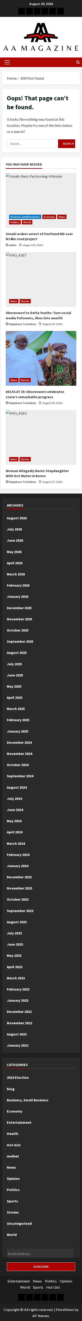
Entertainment (19, 1122)
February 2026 (18, 585)
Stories (25, 301)
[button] (7, 62)
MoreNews (65, 1309)
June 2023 (15, 944)
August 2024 (17, 787)
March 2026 (16, 574)
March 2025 (16, 708)
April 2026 (14, 563)
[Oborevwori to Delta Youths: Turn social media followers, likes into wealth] (41, 279)
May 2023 (14, 955)
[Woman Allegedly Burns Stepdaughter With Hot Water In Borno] (41, 437)
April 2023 (14, 967)
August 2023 (17, 922)
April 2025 (14, 697)
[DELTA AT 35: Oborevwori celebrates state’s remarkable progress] (41, 358)
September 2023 (20, 910)
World (27, 222)
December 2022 (19, 1011)
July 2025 (14, 664)
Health (12, 1133)
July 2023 (14, 933)
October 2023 (17, 899)
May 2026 (14, 551)
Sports (12, 1201)
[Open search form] (78, 62)
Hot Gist (14, 1145)
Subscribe (41, 1266)
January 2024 (17, 865)
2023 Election (18, 1077)
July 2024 (14, 798)
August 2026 (17, 518)
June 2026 (15, 540)
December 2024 (19, 742)
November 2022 (19, 1023)
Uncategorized (19, 1223)
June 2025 (15, 675)
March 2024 (16, 843)
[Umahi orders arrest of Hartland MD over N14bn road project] (41, 200)
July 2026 (14, 529)
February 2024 (18, 854)
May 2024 (14, 821)
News (62, 216)
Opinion (13, 1178)
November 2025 (19, 619)
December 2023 (19, 877)
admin (12, 245)
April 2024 (14, 832)
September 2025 (20, 641)
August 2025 (17, 652)
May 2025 (14, 686)
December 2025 (19, 608)
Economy (49, 216)
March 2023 (16, 978)
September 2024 (20, 776)
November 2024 (19, 753)
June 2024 (15, 809)
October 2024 (17, 764)
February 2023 (18, 989)
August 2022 (17, 1034)
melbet (13, 1156)
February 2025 (18, 720)
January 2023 (17, 1000)
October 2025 (17, 630)
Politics (14, 222)
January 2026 (17, 596)
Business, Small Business (25, 216)
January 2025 (17, 731)
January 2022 (17, 1045)
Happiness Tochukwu (22, 324)
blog (11, 1089)
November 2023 (19, 888)
